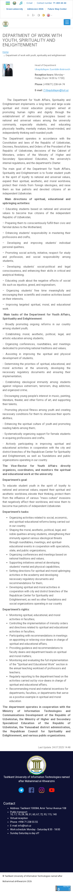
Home (5, 52)
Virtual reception (19, 818)
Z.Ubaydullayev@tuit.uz (56, 90)
